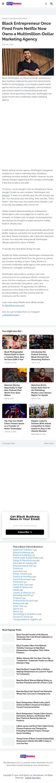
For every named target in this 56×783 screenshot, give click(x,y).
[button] (3, 4)
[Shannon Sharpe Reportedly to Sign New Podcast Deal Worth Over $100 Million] (14, 375)
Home (4, 18)
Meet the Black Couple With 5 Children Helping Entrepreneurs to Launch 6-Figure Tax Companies (34, 671)
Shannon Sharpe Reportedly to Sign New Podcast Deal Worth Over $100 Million (13, 390)
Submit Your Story (33, 778)
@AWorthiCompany (11, 315)
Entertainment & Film (18, 18)
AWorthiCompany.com (14, 305)
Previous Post (9, 443)
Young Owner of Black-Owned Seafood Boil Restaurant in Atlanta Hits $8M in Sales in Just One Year (35, 741)
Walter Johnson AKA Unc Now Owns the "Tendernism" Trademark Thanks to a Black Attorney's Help (34, 660)
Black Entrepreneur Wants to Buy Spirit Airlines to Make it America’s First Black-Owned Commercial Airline (33, 704)
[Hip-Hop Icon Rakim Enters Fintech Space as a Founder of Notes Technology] (14, 411)
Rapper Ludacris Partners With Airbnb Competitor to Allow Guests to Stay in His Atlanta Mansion (41, 426)
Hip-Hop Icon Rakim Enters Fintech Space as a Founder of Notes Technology (14, 425)
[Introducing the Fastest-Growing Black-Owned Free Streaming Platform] (41, 342)
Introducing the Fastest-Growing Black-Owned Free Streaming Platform (40, 356)
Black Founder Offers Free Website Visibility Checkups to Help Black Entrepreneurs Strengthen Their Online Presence (32, 649)
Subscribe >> (25, 532)
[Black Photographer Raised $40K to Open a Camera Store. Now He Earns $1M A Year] (14, 342)
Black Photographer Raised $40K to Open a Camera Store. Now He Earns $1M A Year (14, 356)
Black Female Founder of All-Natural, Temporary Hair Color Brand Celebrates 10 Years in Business (34, 637)
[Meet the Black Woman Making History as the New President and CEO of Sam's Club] (8, 683)
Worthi (21, 84)
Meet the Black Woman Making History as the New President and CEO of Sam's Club (34, 681)
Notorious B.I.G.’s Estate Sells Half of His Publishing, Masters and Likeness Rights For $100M (41, 390)
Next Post (48, 443)
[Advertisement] (28, 478)
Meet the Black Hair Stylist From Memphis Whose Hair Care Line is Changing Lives (34, 692)
